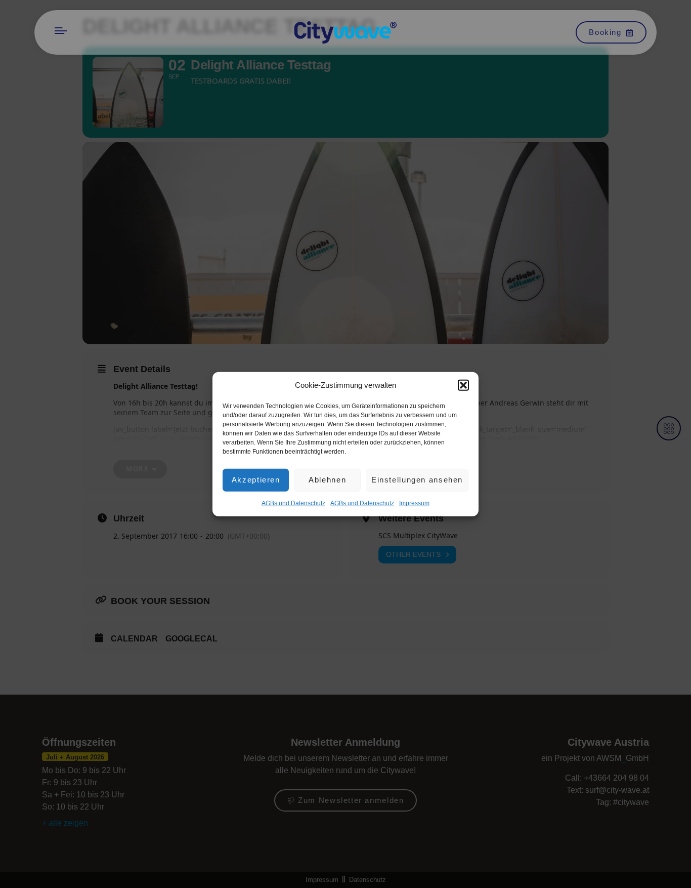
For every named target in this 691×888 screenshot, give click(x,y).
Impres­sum (414, 502)
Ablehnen (327, 479)
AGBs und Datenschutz (293, 502)
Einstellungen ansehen (417, 479)
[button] (463, 385)
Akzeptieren (256, 479)
